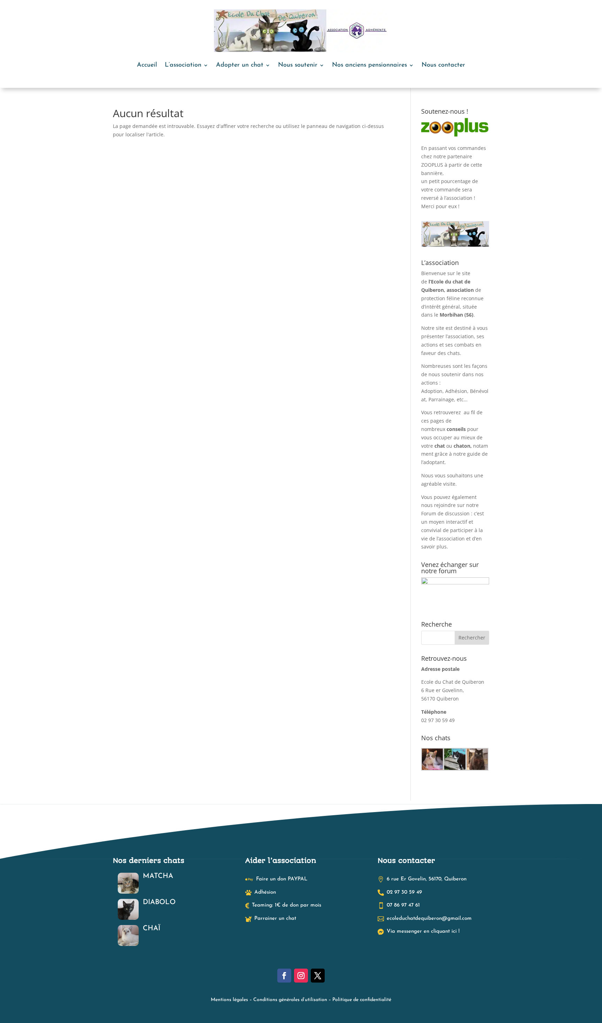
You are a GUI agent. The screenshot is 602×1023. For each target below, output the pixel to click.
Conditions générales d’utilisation (290, 999)
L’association (183, 65)
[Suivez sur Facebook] (284, 976)
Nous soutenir (297, 65)
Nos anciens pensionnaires (369, 65)
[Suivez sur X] (318, 976)
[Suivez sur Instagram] (301, 976)
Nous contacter (443, 65)
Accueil (147, 65)
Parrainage (441, 399)
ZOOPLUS (432, 164)
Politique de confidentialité (361, 999)
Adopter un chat (239, 65)
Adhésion (456, 391)
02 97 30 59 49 (438, 720)
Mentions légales (229, 999)
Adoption (431, 391)
